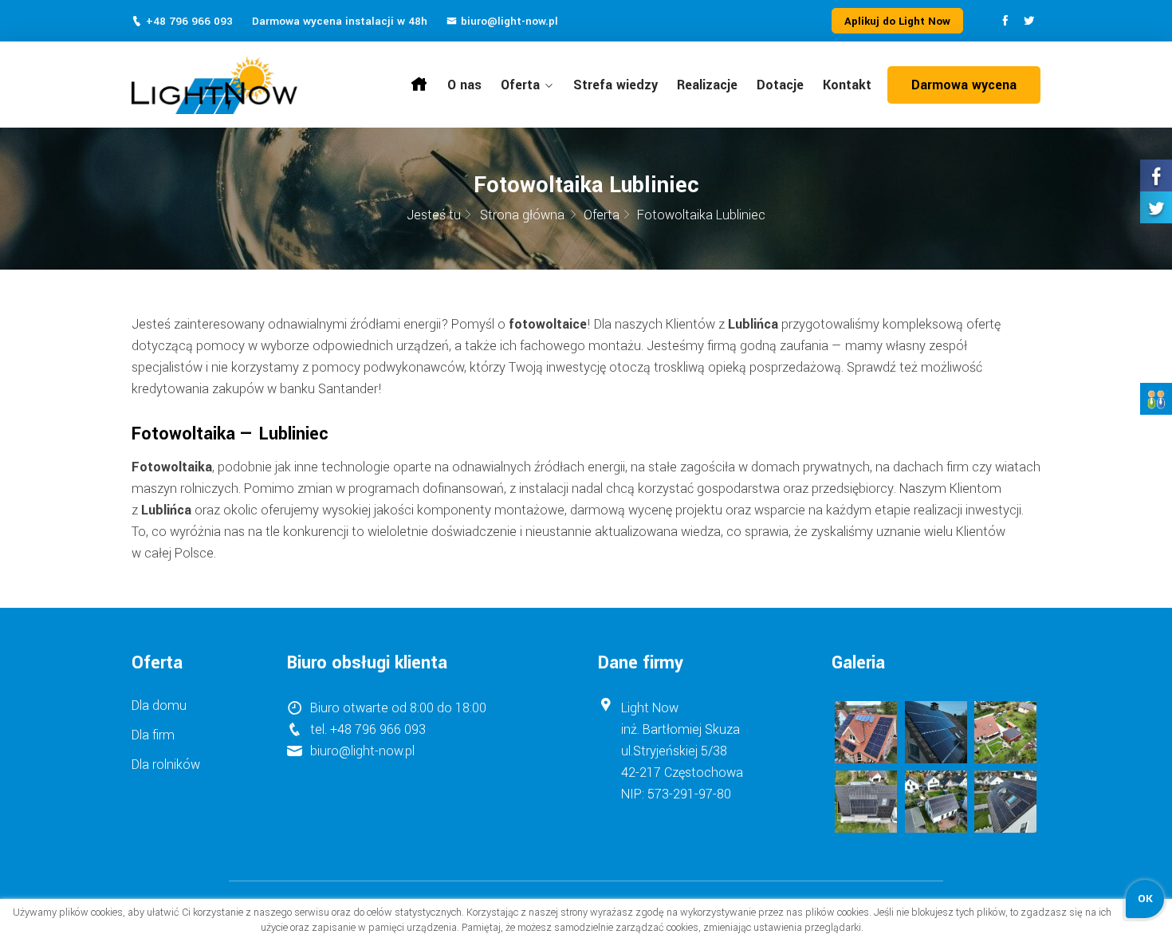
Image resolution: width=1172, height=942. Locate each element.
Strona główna (419, 82)
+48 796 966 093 (189, 21)
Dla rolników (166, 764)
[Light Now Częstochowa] (236, 85)
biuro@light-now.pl (509, 21)
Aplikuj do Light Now (897, 21)
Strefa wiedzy (615, 85)
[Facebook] (1005, 22)
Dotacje (780, 85)
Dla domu (159, 705)
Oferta (520, 85)
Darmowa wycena (964, 85)
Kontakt (847, 85)
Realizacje (707, 85)
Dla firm (153, 735)
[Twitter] (1029, 22)
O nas (464, 85)
